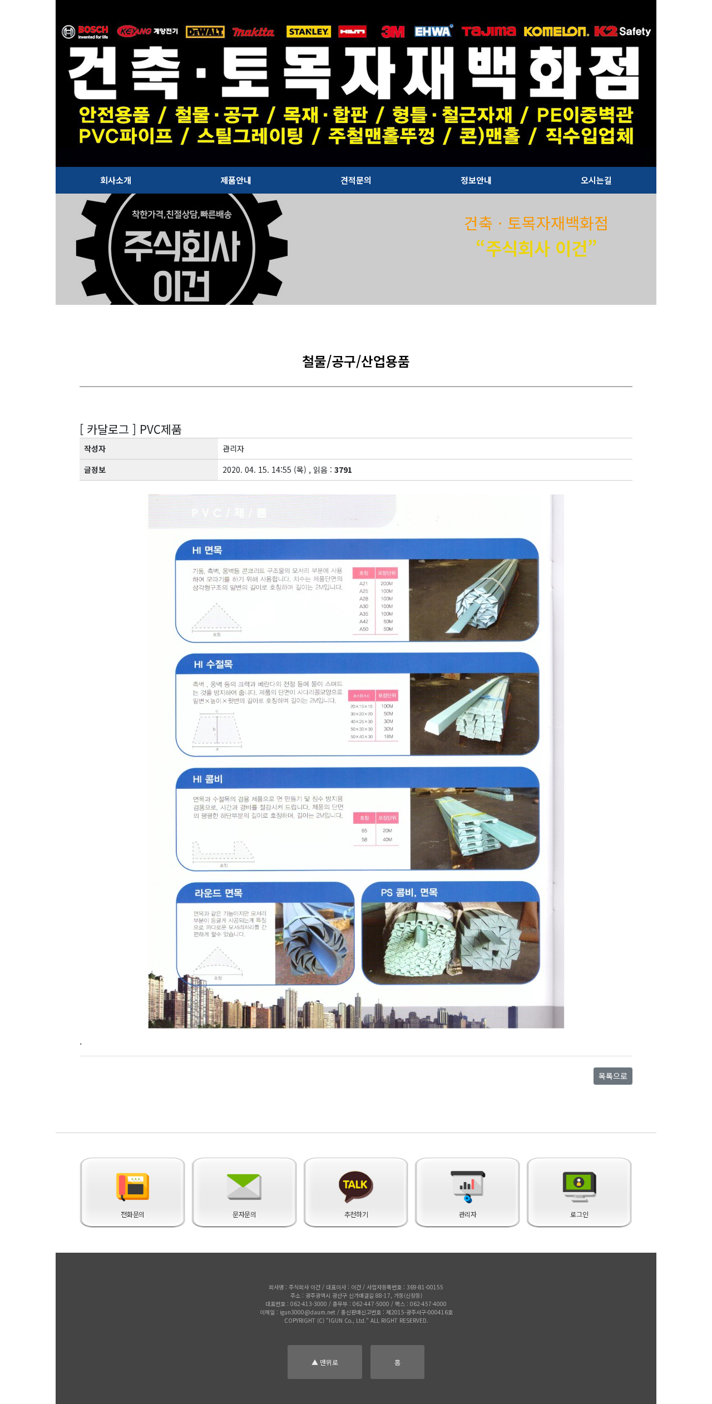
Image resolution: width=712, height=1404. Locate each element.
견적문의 (356, 180)
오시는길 (596, 180)
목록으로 (613, 1075)
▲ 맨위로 (325, 1362)
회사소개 (115, 180)
